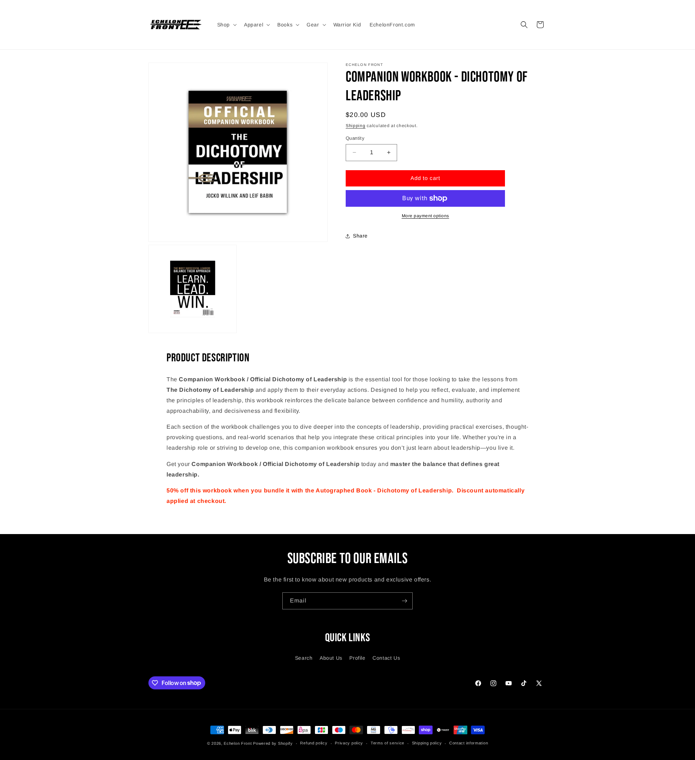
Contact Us (386, 658)
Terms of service (387, 743)
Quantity (355, 138)
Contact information (468, 743)
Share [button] (360, 236)
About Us (331, 658)
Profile (357, 658)
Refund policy (313, 743)
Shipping (356, 125)
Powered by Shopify (273, 743)
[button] (226, 24)
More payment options (425, 215)
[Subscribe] (404, 600)
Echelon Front (238, 743)
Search (304, 658)
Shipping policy (427, 743)
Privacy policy (349, 743)
